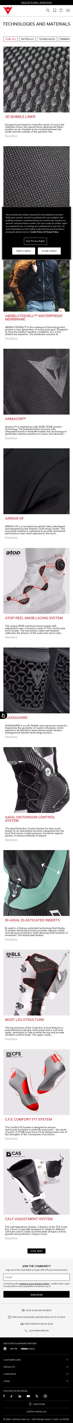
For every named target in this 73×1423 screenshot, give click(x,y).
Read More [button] (11, 136)
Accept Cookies (49, 251)
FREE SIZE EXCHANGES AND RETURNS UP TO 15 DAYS (38, 1317)
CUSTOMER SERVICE (39, 1330)
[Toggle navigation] (68, 10)
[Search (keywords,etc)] (47, 10)
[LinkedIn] (20, 1396)
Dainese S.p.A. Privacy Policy (34, 1283)
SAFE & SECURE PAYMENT (38, 1310)
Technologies (47, 39)
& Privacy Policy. (51, 232)
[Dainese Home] (7, 11)
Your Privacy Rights (35, 241)
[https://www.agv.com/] (5, 1348)
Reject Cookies (23, 251)
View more (36, 1251)
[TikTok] (11, 1396)
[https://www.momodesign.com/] (28, 1349)
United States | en (36, 1412)
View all (10, 39)
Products (9, 1367)
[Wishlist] (54, 10)
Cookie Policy (36, 232)
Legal (7, 1381)
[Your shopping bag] (61, 10)
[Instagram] (45, 1396)
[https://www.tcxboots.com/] (14, 1348)
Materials (27, 39)
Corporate (10, 1374)
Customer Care (12, 1360)
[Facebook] (4, 1396)
